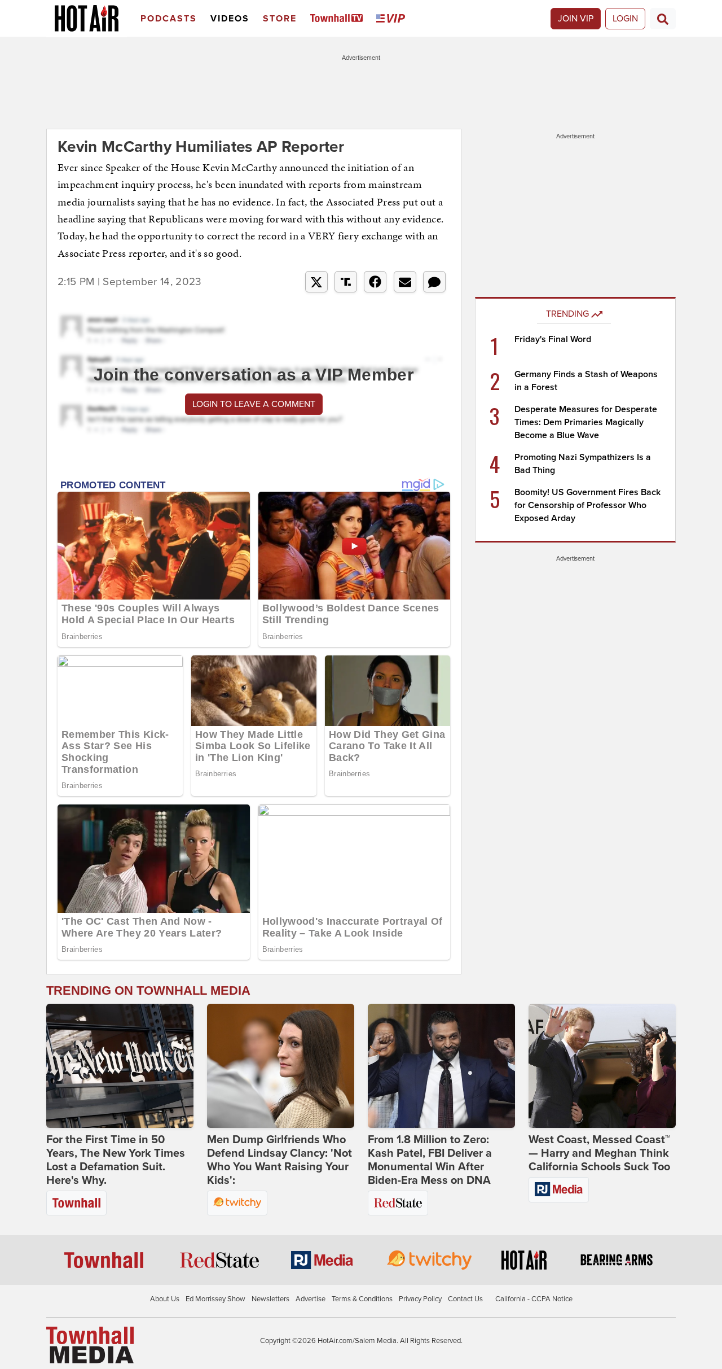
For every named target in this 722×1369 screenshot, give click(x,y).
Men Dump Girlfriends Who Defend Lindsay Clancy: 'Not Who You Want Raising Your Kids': (279, 1160)
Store (280, 18)
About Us (164, 1299)
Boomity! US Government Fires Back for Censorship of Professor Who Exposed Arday (587, 505)
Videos (229, 18)
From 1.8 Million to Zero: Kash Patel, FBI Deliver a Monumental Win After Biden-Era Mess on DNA (430, 1160)
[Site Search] (663, 18)
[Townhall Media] (90, 1344)
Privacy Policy (420, 1299)
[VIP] (392, 19)
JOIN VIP (575, 18)
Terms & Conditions (362, 1299)
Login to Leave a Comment (253, 404)
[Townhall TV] (339, 19)
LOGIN (625, 18)
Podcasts (168, 18)
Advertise (310, 1299)
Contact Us (465, 1299)
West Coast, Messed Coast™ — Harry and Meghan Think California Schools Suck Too (599, 1153)
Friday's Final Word (552, 339)
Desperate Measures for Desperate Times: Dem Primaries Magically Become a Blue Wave (585, 422)
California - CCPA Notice (534, 1299)
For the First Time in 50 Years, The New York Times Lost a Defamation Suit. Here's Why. (115, 1160)
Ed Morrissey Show (215, 1299)
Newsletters (270, 1299)
